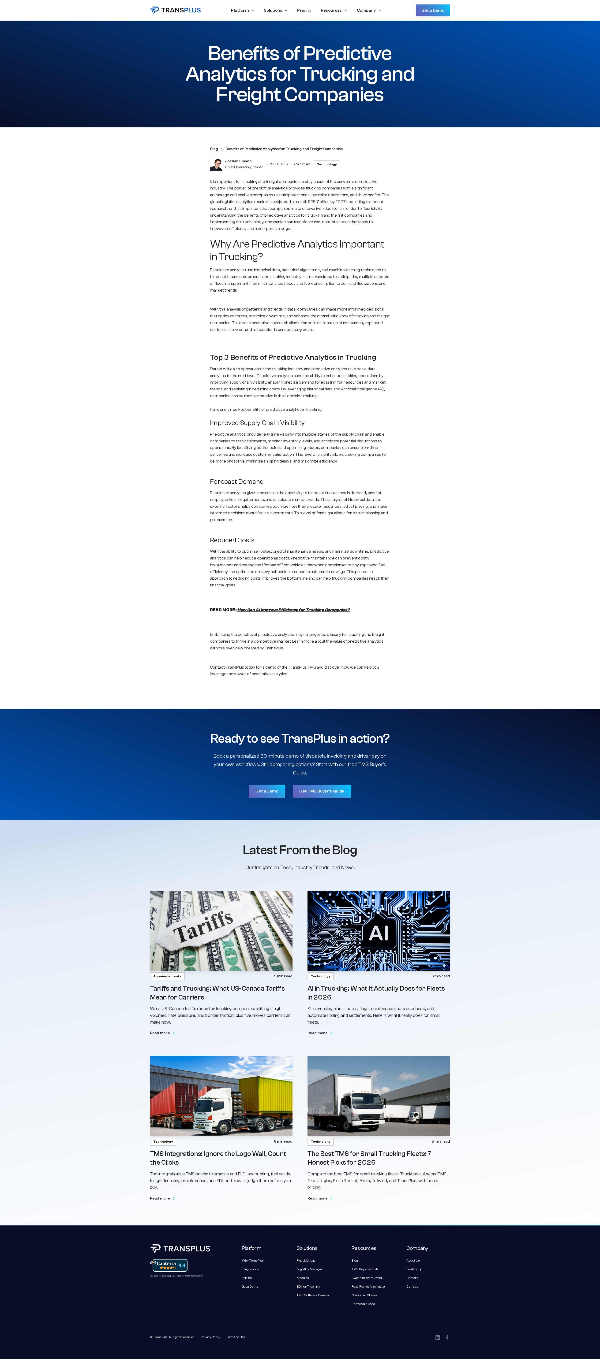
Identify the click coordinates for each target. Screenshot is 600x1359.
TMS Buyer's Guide (365, 1269)
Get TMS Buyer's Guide (321, 791)
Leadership (414, 1269)
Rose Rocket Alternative (368, 1287)
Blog (355, 1261)
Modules (303, 1278)
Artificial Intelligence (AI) (362, 389)
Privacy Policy (210, 1337)
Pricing (247, 1278)
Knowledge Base (363, 1304)
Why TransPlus (253, 1261)
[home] (175, 10)
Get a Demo (432, 10)
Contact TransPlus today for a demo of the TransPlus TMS (263, 667)
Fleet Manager (307, 1261)
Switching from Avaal (367, 1278)
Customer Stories (364, 1295)
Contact (412, 1287)
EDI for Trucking (308, 1287)
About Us (413, 1261)
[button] (242, 10)
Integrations (250, 1269)
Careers (412, 1278)
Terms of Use (235, 1337)
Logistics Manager (309, 1269)
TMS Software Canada (313, 1295)
